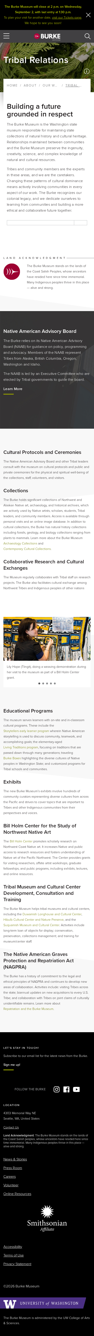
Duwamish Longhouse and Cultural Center (52, 914)
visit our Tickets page (66, 18)
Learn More (12, 389)
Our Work (53, 85)
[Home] (47, 36)
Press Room (12, 1168)
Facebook (66, 1089)
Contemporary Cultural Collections (27, 549)
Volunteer (10, 1185)
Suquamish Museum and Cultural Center (31, 925)
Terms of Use (13, 1255)
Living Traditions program (20, 747)
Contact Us (11, 1127)
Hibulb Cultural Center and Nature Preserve (33, 920)
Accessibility (12, 1246)
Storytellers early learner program (26, 731)
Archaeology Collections (20, 543)
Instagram (56, 1089)
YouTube (76, 1089)
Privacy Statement (17, 1264)
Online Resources (17, 1194)
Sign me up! (11, 1065)
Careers (9, 1176)
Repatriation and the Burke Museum (28, 1009)
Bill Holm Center (21, 841)
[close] (88, 15)
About (30, 85)
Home (12, 85)
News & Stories (15, 1159)
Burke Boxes (12, 758)
